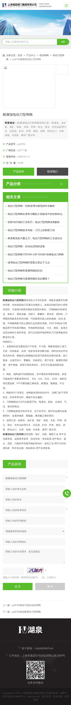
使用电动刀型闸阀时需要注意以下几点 (29, 262)
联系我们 (52, 171)
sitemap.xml (33, 696)
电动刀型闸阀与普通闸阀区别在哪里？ (29, 278)
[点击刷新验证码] (35, 570)
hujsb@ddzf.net (44, 648)
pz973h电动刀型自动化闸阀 (26, 605)
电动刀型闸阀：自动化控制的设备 (26, 246)
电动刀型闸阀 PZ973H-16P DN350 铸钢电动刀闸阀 (36, 254)
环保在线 (57, 696)
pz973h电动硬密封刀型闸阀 (26, 611)
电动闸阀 (44, 55)
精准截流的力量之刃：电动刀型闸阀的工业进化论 (35, 238)
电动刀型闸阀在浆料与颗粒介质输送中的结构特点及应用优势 (37, 214)
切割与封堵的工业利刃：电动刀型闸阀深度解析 (34, 222)
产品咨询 (18, 171)
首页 (20, 55)
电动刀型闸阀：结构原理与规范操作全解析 (31, 205)
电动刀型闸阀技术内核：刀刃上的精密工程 (31, 230)
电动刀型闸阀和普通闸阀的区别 (25, 270)
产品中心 (31, 55)
